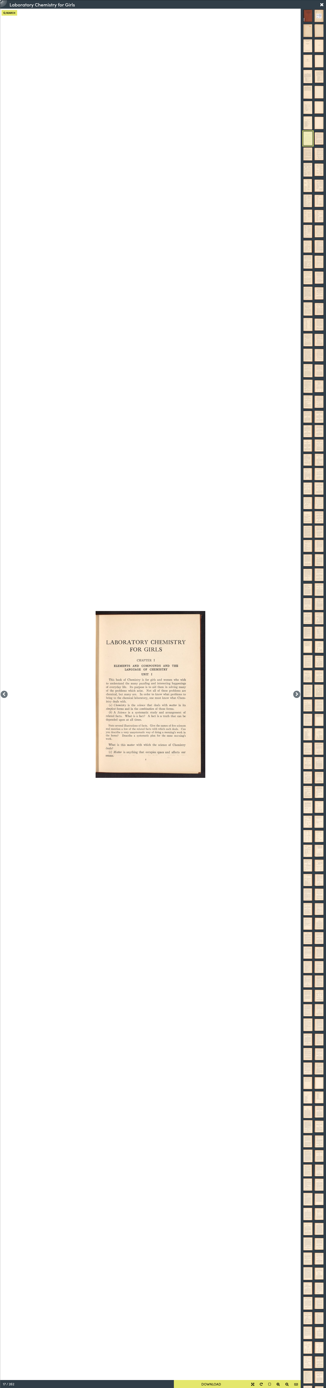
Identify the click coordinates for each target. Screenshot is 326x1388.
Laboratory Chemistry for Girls (42, 4)
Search (10, 12)
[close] (322, 4)
